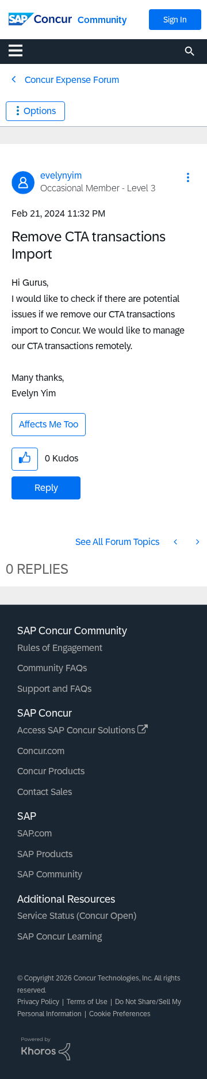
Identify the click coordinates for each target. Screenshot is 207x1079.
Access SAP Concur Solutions (77, 730)
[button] (188, 177)
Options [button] (40, 111)
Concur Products (51, 771)
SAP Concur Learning (59, 936)
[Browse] (21, 50)
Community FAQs (52, 668)
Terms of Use (87, 1002)
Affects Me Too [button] (48, 424)
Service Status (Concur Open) (76, 916)
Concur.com (40, 751)
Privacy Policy (38, 1002)
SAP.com (34, 833)
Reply (46, 488)
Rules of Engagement (59, 648)
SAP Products (44, 854)
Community (102, 20)
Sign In (175, 19)
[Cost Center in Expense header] (176, 542)
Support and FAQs (54, 689)
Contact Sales (44, 792)
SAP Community (49, 874)
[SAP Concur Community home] (40, 18)
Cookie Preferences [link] (120, 1014)
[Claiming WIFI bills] (196, 542)
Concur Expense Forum (72, 80)
